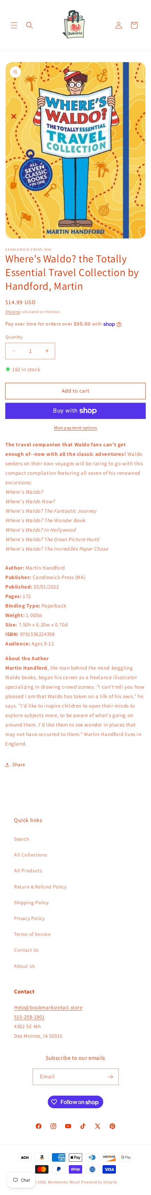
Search (21, 839)
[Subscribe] (110, 1077)
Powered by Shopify (99, 1182)
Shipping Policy (31, 902)
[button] (14, 25)
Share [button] (18, 764)
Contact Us (26, 950)
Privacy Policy (29, 918)
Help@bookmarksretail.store (48, 1007)
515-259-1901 (29, 1016)
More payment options (75, 427)
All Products (28, 870)
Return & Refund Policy (40, 887)
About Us (24, 966)
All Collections (30, 855)
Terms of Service (32, 934)
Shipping (12, 311)
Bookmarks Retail (64, 1182)
